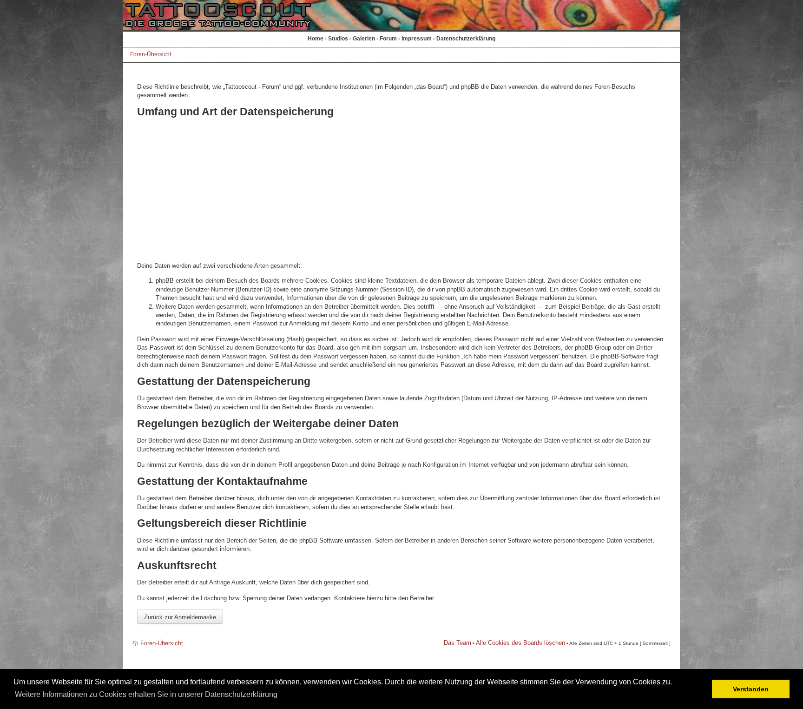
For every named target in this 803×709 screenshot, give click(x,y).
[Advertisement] (401, 190)
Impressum (417, 38)
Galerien (364, 38)
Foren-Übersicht (150, 54)
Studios (338, 38)
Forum (388, 38)
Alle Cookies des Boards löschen (520, 642)
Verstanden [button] (751, 689)
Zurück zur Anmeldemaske (180, 617)
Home (315, 38)
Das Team (457, 642)
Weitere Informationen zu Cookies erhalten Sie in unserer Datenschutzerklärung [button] (146, 694)
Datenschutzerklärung (465, 38)
